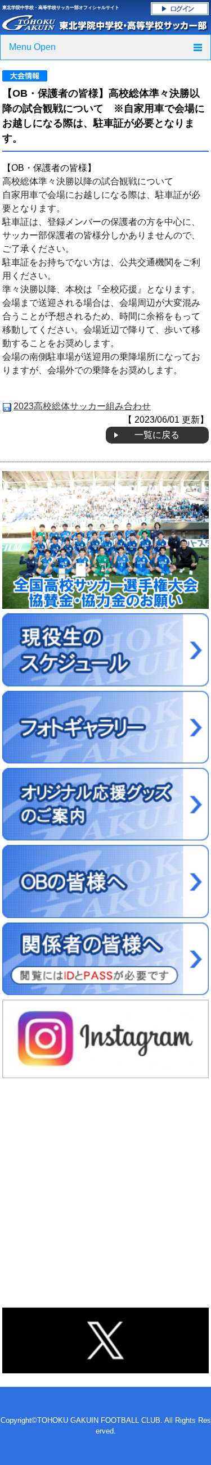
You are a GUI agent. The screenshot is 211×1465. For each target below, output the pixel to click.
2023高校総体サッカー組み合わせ (82, 406)
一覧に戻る (156, 435)
